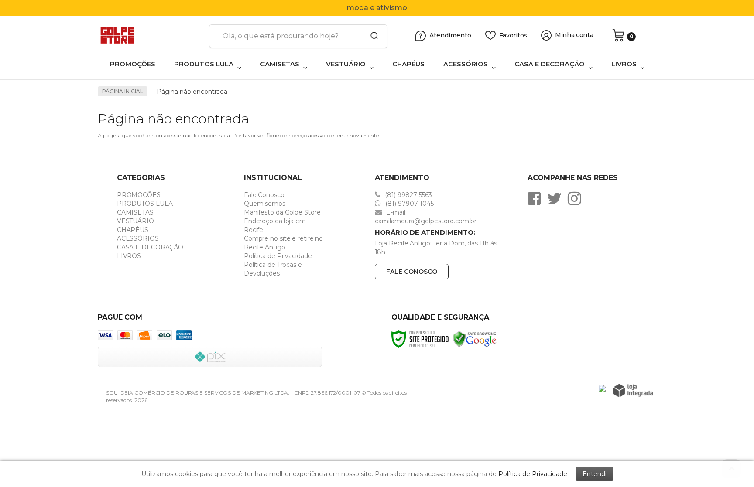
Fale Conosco (264, 195)
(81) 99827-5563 (407, 195)
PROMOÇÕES (139, 195)
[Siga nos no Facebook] (536, 198)
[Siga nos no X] (556, 198)
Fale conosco (411, 272)
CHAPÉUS (132, 230)
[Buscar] (371, 36)
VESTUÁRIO (135, 221)
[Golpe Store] (150, 35)
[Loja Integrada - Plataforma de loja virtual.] (633, 390)
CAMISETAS (135, 212)
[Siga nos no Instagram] (577, 198)
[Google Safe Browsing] (475, 338)
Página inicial (122, 91)
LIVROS (129, 256)
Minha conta (574, 35)
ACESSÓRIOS (138, 238)
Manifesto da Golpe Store (282, 212)
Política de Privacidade (278, 256)
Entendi (595, 474)
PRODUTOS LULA (145, 204)
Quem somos (264, 204)
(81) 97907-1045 (409, 204)
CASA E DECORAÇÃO (150, 247)
